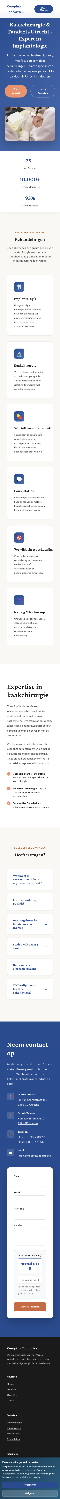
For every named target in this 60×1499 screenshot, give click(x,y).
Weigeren (30, 1493)
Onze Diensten (43, 91)
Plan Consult (16, 91)
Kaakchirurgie (14, 1428)
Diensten (11, 1389)
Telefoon (19, 1208)
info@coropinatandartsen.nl (35, 1155)
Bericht (18, 1225)
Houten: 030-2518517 (31, 1141)
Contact (11, 1400)
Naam (17, 1176)
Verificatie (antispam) (29, 1255)
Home (10, 1383)
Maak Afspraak (44, 9)
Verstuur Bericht (30, 1306)
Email (17, 1192)
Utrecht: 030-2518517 (31, 1137)
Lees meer (46, 1477)
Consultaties (13, 1439)
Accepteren (30, 1485)
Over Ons (12, 1394)
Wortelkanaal (14, 1433)
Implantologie (14, 1422)
